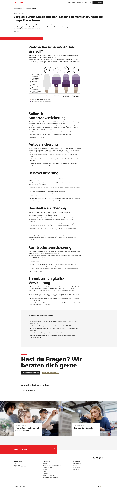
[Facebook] (97, 458)
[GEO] (55, 448)
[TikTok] (102, 458)
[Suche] (90, 2)
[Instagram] (100, 458)
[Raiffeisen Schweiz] (18, 2)
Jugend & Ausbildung (29, 390)
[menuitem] (72, 2)
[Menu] (94, 2)
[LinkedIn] (94, 458)
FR (100, 486)
